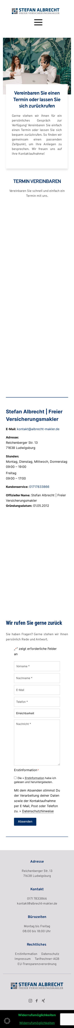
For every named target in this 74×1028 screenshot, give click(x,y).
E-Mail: (11, 429)
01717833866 (39, 487)
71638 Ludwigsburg (37, 876)
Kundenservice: (17, 487)
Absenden (25, 821)
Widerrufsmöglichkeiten (37, 1023)
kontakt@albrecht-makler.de (38, 429)
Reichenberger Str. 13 (37, 871)
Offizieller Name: (18, 495)
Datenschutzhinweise (38, 811)
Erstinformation (34, 778)
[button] (38, 22)
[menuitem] (26, 954)
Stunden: (12, 456)
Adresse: (12, 437)
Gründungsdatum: (19, 506)
